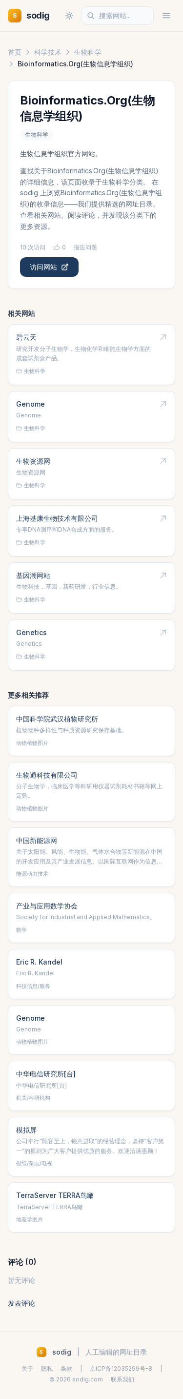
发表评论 (21, 1303)
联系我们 (122, 1379)
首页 (14, 52)
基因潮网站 (33, 575)
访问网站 (43, 267)
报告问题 (85, 247)
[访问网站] (163, 337)
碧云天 (26, 337)
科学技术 (47, 52)
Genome (30, 404)
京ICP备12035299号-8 (121, 1368)
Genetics (31, 632)
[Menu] (166, 15)
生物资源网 (33, 461)
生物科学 (88, 52)
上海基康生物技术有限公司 (57, 518)
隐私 (47, 1368)
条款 (66, 1368)
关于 (27, 1368)
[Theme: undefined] (69, 15)
